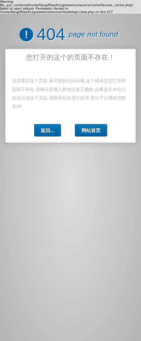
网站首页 (91, 130)
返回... (47, 130)
